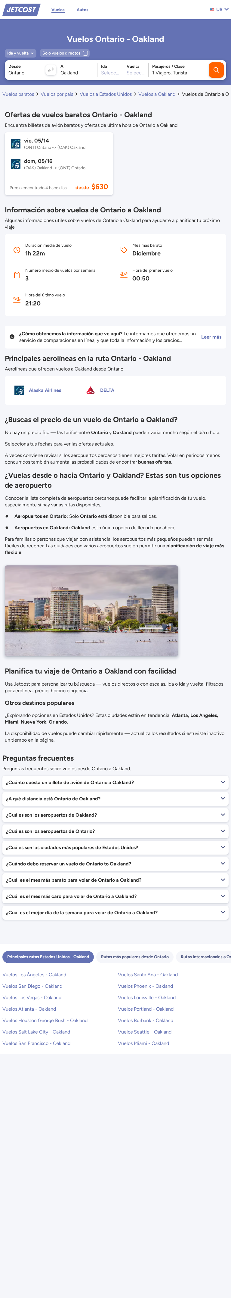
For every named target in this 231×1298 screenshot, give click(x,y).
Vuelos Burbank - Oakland (145, 1020)
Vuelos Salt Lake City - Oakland (36, 1032)
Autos (82, 9)
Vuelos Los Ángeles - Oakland (34, 974)
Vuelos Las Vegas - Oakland (31, 997)
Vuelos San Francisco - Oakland (36, 1043)
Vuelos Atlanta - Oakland (29, 1009)
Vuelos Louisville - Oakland (147, 997)
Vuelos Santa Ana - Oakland (148, 974)
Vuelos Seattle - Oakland (144, 1032)
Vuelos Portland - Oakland (146, 1009)
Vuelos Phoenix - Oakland (145, 986)
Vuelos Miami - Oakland (143, 1043)
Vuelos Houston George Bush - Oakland (45, 1020)
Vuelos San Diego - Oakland (32, 986)
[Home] (21, 9)
